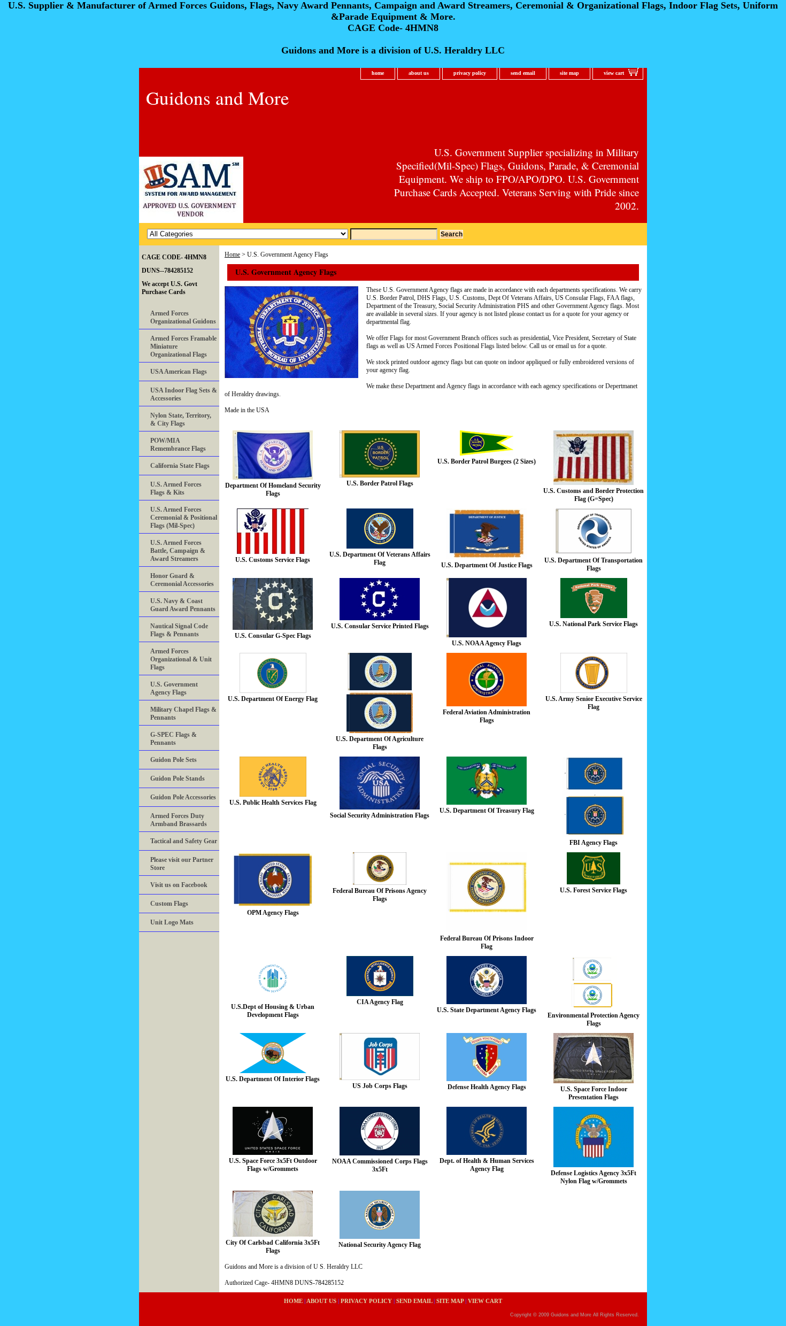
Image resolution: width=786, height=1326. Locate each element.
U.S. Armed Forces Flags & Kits (176, 488)
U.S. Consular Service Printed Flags (380, 626)
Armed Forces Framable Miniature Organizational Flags (183, 346)
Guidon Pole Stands (177, 778)
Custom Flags (169, 903)
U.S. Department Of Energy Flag (273, 699)
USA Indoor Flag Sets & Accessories (183, 394)
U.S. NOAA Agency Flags (486, 643)
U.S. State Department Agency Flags (486, 1010)
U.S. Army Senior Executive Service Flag (593, 703)
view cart (614, 73)
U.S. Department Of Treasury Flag (487, 810)
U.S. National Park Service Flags (593, 624)
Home (232, 254)
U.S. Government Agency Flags (174, 688)
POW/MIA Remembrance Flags (178, 444)
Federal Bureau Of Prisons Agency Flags (380, 895)
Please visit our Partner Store (181, 864)
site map (569, 73)
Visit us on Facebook (178, 885)
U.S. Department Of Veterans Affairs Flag (379, 558)
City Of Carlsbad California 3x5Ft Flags (273, 1246)
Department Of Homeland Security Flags (273, 489)
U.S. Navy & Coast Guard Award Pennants (182, 605)
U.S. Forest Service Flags (593, 890)
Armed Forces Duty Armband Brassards (178, 820)
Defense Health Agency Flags (487, 1087)
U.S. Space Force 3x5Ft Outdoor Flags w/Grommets (273, 1165)
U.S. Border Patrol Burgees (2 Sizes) (486, 461)
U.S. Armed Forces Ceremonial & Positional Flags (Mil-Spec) (183, 517)
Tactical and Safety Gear (183, 841)
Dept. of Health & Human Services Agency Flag (487, 1165)
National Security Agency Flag (379, 1244)
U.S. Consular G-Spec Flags (273, 635)
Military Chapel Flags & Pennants (183, 713)
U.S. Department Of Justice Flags (487, 565)
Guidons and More (217, 97)
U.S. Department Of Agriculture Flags (379, 743)
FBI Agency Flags (593, 842)
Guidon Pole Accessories (183, 797)
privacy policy (469, 73)
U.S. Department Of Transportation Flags (593, 564)
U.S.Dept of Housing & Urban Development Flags (272, 1011)
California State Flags (180, 465)
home (378, 73)
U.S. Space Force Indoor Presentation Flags (593, 1093)
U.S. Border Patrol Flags (379, 483)
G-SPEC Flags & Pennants (173, 738)
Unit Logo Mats (172, 922)
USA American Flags (178, 371)
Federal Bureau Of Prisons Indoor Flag (487, 942)
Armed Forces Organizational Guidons (183, 317)
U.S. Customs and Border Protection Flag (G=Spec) (593, 495)
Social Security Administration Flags (379, 815)
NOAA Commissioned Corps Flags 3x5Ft (380, 1165)
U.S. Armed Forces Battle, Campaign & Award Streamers (177, 550)
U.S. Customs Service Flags (272, 560)
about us (419, 73)
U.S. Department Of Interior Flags (273, 1079)
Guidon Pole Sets (173, 760)
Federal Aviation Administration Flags (486, 716)
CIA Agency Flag (380, 1002)
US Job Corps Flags (379, 1086)
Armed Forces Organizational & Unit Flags (181, 659)
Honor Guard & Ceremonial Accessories (182, 580)
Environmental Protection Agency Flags (593, 1019)
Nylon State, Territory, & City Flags (180, 419)
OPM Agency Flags (273, 912)
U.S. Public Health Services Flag (273, 802)
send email (523, 73)
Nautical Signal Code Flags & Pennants (179, 630)
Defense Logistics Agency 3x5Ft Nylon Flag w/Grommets (593, 1177)
